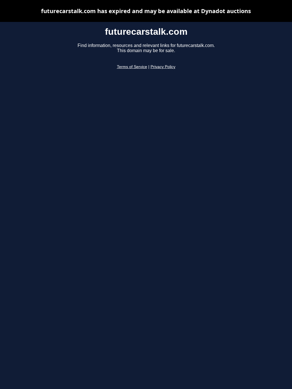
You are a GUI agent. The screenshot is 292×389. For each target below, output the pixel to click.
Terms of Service (132, 67)
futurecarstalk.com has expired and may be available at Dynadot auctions (146, 11)
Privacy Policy (163, 67)
